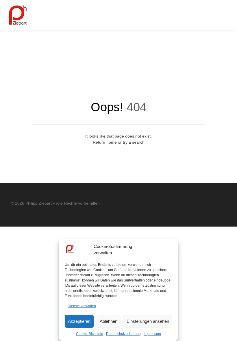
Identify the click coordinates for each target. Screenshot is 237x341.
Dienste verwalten (82, 306)
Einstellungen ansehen (148, 321)
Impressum (152, 334)
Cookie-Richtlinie (89, 334)
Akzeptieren (79, 321)
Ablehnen (108, 321)
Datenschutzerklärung (123, 334)
